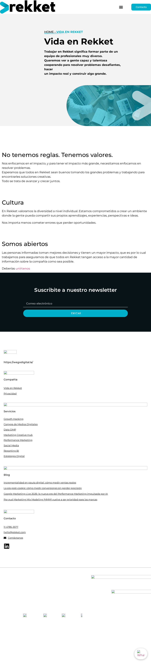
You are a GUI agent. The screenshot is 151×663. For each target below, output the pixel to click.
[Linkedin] (7, 546)
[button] (121, 7)
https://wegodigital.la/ (18, 362)
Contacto (10, 518)
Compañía (10, 379)
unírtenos (23, 268)
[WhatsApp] (140, 653)
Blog (7, 474)
